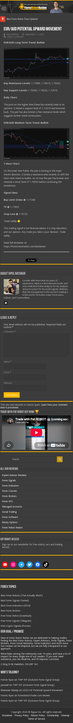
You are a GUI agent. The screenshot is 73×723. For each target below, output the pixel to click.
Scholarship (53, 715)
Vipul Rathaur (13, 34)
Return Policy (38, 715)
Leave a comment (15, 37)
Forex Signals (9, 480)
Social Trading (9, 511)
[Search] (60, 459)
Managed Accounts (12, 506)
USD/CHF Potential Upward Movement (43, 690)
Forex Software (10, 517)
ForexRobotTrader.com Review (34, 695)
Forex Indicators (10, 485)
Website (8, 383)
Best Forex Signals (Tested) (15, 600)
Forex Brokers (9, 496)
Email (7, 372)
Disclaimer (7, 715)
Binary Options (9, 522)
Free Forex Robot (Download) (16, 615)
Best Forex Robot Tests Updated (22, 19)
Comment (10, 331)
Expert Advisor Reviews (14, 475)
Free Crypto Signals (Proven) (16, 626)
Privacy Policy (21, 715)
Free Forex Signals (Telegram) (16, 620)
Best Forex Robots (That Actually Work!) (22, 595)
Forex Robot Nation (12, 527)
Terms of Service (36, 718)
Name (8, 361)
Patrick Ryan (7, 679)
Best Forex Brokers (10, 610)
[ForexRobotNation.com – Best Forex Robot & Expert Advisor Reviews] (36, 7)
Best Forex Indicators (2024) (15, 605)
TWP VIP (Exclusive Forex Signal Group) (39, 679)
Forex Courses (9, 491)
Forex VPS (7, 501)
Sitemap (65, 715)
